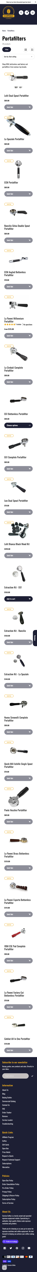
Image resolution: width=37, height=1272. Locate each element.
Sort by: (6, 56)
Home (4, 30)
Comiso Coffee (11, 1265)
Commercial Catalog (9, 1101)
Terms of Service (7, 1203)
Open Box (5, 1148)
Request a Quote (7, 1156)
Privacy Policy (7, 1191)
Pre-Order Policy (7, 1188)
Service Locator (7, 1120)
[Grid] (25, 49)
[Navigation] (32, 12)
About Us (5, 1090)
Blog (3, 1093)
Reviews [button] (35, 638)
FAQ (3, 1108)
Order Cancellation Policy (10, 1184)
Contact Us (6, 1105)
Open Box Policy (7, 1180)
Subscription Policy (8, 1199)
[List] (32, 49)
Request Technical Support (11, 1159)
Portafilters (11, 30)
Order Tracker (7, 1112)
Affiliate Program (8, 1137)
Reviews (5, 1116)
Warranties (6, 1167)
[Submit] (32, 1075)
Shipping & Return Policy (10, 1195)
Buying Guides (7, 1097)
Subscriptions (7, 1163)
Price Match (6, 1152)
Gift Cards (5, 1144)
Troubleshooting (7, 1123)
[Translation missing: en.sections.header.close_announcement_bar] (35, 2)
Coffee (4, 1141)
